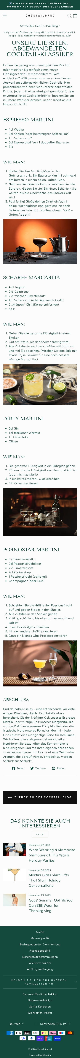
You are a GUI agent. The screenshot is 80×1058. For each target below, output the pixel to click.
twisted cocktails (45, 35)
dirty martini (11, 32)
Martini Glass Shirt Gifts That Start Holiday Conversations (49, 880)
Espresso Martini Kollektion (40, 994)
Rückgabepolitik (39, 950)
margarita (39, 32)
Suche (40, 932)
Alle (40, 834)
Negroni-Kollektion (40, 1000)
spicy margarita (26, 35)
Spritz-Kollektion (40, 1006)
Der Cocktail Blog (46, 26)
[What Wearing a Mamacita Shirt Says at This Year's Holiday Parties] (14, 849)
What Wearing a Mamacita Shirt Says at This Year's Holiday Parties (52, 855)
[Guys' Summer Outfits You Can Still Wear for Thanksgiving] (14, 900)
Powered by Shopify (40, 1054)
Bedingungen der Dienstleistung (40, 944)
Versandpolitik (40, 938)
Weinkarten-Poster (40, 1012)
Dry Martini (26, 32)
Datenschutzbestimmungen (40, 957)
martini (51, 32)
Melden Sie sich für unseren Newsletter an (39, 982)
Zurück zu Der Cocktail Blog (42, 797)
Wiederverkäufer (40, 963)
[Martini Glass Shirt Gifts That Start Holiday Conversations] (14, 875)
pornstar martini (66, 32)
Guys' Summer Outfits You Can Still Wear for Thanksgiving (50, 905)
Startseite (26, 26)
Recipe (12, 35)
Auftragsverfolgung (40, 969)
